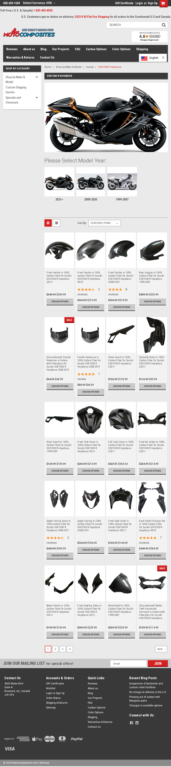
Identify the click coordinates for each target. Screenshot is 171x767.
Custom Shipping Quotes (16, 90)
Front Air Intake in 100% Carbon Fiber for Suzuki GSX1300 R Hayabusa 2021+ (151, 443)
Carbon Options (96, 49)
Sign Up (152, 3)
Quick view (59, 265)
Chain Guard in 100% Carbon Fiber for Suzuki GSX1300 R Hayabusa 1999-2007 (59, 443)
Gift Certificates (55, 683)
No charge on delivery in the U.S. (147, 692)
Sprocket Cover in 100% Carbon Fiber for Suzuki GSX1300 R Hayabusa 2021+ (151, 359)
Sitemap (50, 707)
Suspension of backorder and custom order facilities (146, 685)
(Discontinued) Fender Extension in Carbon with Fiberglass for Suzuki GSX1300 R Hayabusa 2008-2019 (59, 359)
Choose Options (60, 301)
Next (160, 649)
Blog (43, 49)
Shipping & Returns (57, 702)
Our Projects (60, 49)
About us (29, 49)
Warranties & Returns (20, 57)
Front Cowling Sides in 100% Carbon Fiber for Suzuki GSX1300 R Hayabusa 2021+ (89, 607)
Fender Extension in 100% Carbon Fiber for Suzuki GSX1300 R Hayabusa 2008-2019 (89, 359)
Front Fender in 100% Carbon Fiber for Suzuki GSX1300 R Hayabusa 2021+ (59, 274)
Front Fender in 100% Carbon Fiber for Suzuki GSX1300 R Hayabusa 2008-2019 (120, 274)
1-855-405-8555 (43, 10)
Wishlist (50, 688)
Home (47, 67)
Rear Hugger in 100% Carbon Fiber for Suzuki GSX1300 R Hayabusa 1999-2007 (151, 274)
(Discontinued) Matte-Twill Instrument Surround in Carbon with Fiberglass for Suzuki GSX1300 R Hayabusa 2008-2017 (152, 607)
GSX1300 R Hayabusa (109, 67)
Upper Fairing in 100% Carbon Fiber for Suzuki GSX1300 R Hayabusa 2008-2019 (89, 522)
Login (139, 3)
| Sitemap (43, 762)
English (154, 57)
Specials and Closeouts (13, 100)
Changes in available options (145, 705)
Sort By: (82, 223)
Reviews (12, 49)
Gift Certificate (124, 3)
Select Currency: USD (38, 3)
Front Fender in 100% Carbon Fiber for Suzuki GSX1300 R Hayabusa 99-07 (89, 274)
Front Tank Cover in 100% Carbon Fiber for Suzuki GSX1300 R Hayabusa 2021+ (89, 443)
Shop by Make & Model (15, 79)
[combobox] (153, 58)
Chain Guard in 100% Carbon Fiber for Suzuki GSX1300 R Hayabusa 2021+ (120, 359)
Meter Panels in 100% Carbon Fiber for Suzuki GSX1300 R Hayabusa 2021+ (59, 607)
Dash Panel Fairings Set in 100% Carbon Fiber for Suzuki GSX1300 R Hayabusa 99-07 (152, 522)
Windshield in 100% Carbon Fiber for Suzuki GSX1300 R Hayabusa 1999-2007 (120, 607)
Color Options (121, 49)
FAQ (77, 49)
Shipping (142, 49)
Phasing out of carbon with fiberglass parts (144, 699)
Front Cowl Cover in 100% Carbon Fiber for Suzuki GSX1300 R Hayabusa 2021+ (120, 522)
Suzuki (90, 67)
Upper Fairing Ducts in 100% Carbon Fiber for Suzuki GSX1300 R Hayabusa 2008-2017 (59, 522)
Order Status (53, 698)
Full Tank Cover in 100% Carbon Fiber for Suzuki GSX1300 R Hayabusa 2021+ (121, 443)
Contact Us (47, 57)
